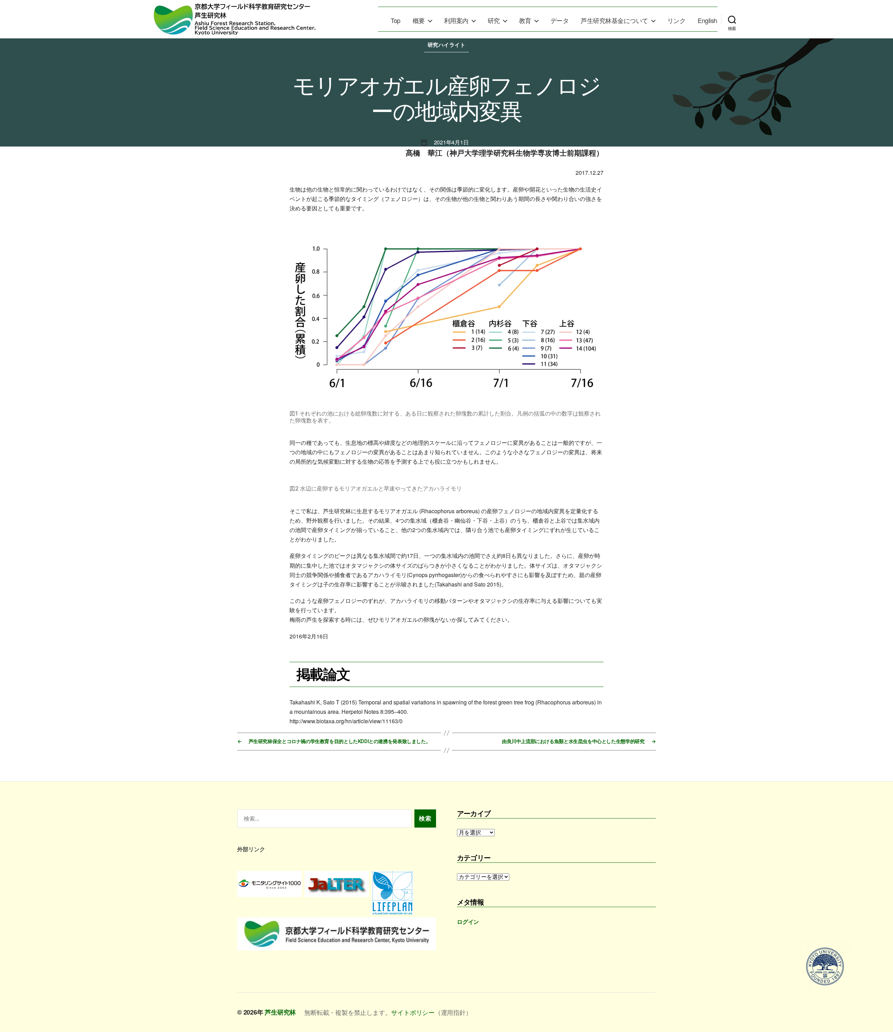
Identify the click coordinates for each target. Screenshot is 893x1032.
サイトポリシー (413, 1012)
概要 (419, 20)
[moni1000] (269, 884)
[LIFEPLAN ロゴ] (404, 892)
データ (559, 20)
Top (395, 20)
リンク (676, 20)
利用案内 (456, 20)
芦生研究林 (280, 1012)
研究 (494, 20)
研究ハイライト (447, 45)
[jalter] (337, 884)
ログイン (468, 922)
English (707, 20)
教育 (525, 20)
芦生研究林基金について (614, 20)
